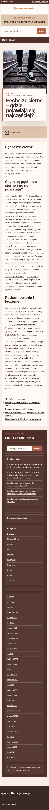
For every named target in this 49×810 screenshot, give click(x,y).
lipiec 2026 (11, 602)
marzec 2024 (12, 664)
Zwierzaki (10, 580)
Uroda (9, 570)
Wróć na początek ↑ (8, 805)
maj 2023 (10, 685)
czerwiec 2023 (12, 680)
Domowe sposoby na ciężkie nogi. (19, 409)
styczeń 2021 (12, 757)
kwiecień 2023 (12, 690)
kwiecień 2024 (12, 659)
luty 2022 (10, 700)
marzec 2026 (12, 618)
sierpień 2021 (12, 721)
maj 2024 (10, 654)
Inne (8, 549)
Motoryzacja (11, 560)
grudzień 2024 (12, 638)
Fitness (9, 95)
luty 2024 (10, 669)
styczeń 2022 (12, 706)
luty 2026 (10, 623)
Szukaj (41, 31)
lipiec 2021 (11, 726)
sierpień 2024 (12, 649)
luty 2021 (10, 752)
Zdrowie (10, 575)
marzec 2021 (12, 747)
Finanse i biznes (13, 539)
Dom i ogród (11, 534)
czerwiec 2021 (12, 731)
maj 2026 (10, 607)
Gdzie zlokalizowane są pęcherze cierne (21, 276)
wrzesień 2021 (12, 716)
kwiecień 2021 (12, 742)
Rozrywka (11, 565)
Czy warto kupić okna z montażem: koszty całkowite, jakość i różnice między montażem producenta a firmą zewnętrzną (24, 475)
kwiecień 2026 (12, 612)
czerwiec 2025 (12, 633)
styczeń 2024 (12, 675)
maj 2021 (10, 737)
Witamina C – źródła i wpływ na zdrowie (23, 419)
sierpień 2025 (12, 628)
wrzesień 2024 (12, 644)
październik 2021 (13, 711)
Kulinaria (10, 555)
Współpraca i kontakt (40, 1)
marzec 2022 (12, 695)
